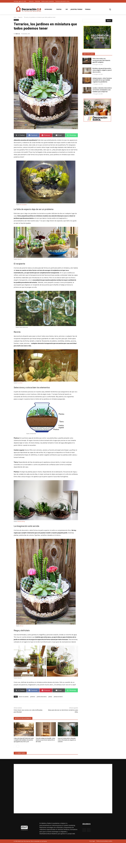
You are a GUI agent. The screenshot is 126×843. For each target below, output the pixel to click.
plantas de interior (58, 696)
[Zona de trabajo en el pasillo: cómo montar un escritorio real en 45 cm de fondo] (46, 729)
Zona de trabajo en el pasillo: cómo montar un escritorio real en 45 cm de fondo (45, 740)
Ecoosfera (19, 383)
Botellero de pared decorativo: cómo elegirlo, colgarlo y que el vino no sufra (102, 70)
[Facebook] (109, 1)
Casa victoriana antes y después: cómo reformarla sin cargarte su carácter (67, 740)
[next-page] (18, 746)
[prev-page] (15, 746)
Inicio (15, 17)
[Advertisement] (63, 788)
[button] (110, 9)
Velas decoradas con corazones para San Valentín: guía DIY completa (102, 60)
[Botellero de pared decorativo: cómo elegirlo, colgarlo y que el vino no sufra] (86, 71)
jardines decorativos (42, 696)
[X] (111, 1)
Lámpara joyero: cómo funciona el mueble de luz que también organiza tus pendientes (102, 80)
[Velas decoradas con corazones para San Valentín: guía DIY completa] (86, 61)
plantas (50, 696)
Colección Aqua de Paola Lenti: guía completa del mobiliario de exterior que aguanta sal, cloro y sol (24, 740)
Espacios (20, 17)
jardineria (32, 696)
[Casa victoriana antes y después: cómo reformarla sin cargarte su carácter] (68, 729)
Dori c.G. (18, 33)
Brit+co (21, 625)
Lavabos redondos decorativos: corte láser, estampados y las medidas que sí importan (102, 89)
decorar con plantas (23, 696)
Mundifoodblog (21, 521)
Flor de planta (23, 204)
